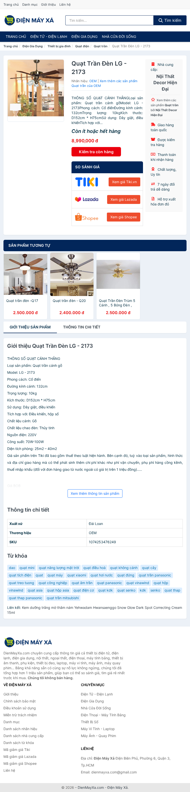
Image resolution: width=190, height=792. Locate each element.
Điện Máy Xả (117, 787)
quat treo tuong (21, 583)
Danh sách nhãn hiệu (20, 729)
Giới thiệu (48, 4)
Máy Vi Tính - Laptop (98, 729)
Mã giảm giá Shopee (20, 763)
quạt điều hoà (94, 568)
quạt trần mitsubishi (63, 598)
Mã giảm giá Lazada (19, 756)
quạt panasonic (109, 583)
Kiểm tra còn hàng (96, 151)
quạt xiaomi (76, 575)
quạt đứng (125, 575)
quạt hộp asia (58, 590)
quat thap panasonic (25, 598)
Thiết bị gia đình (59, 46)
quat (39, 575)
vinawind (16, 590)
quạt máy (55, 575)
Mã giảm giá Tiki (16, 749)
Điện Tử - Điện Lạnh (48, 36)
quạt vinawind (137, 583)
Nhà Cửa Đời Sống (119, 36)
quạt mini (27, 568)
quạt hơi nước (102, 575)
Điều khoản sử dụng (19, 708)
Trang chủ (11, 4)
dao (12, 568)
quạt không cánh (124, 568)
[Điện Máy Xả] (28, 642)
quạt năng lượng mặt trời (59, 568)
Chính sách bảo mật (19, 701)
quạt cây (149, 568)
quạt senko (126, 590)
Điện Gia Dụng (84, 36)
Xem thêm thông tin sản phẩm (95, 493)
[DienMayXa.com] (29, 20)
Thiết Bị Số (89, 722)
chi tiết (81, 327)
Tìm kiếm (172, 20)
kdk (143, 590)
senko (155, 590)
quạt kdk (105, 590)
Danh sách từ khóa (18, 743)
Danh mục (30, 4)
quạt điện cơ (83, 590)
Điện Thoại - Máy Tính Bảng (103, 715)
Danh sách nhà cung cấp (23, 736)
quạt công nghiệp (53, 583)
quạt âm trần (82, 583)
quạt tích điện (20, 575)
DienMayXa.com (91, 787)
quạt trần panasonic (155, 575)
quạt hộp (161, 583)
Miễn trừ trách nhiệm (20, 715)
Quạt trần (100, 46)
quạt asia (35, 590)
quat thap (172, 590)
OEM (93, 81)
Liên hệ (65, 4)
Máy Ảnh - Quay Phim (98, 736)
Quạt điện (82, 46)
